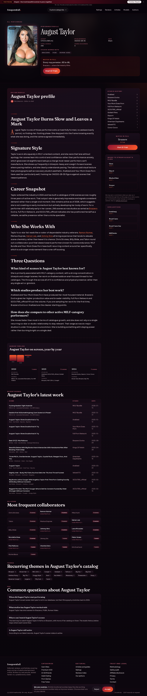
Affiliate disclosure (117, 673)
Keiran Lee (31, 236)
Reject (96, 689)
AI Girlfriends (46, 673)
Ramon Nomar (86, 232)
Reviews (108, 10)
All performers (14, 22)
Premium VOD (46, 670)
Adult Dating (46, 676)
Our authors (80, 676)
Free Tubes (45, 682)
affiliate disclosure (121, 200)
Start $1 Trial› (51, 71)
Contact (113, 682)
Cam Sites (45, 667)
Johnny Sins (47, 236)
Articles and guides (83, 667)
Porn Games (46, 679)
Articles (117, 10)
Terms (112, 679)
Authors (135, 10)
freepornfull (14, 9)
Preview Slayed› (134, 2)
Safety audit (114, 670)
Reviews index (81, 673)
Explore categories (58, 10)
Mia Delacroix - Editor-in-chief (22, 101)
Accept (108, 689)
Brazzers (93, 208)
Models (126, 10)
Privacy (112, 676)
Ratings (99, 10)
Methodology (115, 667)
